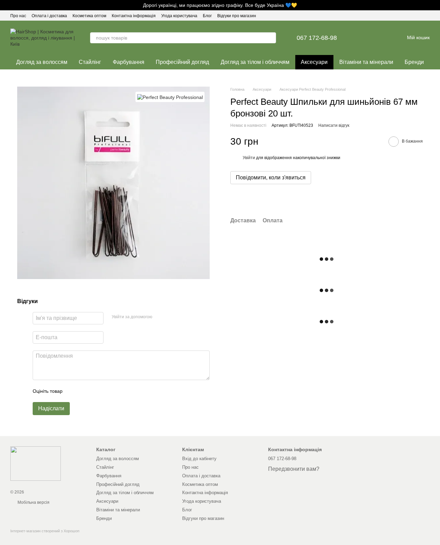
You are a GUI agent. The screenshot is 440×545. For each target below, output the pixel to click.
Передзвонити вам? (293, 469)
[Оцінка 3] (95, 391)
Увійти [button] (249, 157)
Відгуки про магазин (236, 15)
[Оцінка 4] (106, 391)
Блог (207, 15)
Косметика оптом (89, 15)
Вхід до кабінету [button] (199, 458)
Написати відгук (333, 125)
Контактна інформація (134, 15)
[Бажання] (363, 37)
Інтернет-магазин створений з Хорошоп (44, 531)
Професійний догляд (182, 62)
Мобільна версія (33, 502)
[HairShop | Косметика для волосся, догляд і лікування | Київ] (35, 463)
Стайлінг (90, 62)
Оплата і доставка (49, 15)
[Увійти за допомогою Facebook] (160, 317)
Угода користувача (179, 15)
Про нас (18, 15)
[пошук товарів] (270, 37)
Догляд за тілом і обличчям (255, 62)
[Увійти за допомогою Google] (171, 317)
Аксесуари (314, 62)
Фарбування (128, 62)
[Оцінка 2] (84, 391)
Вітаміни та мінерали (366, 62)
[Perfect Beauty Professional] (170, 97)
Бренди (414, 62)
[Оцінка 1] (73, 391)
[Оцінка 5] (117, 391)
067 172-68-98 (317, 38)
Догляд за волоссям (41, 62)
